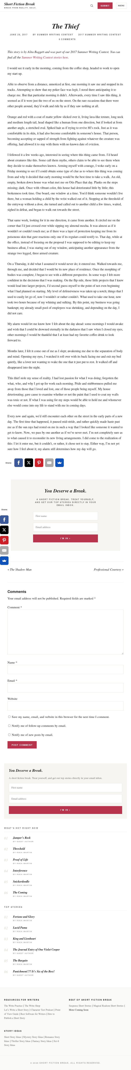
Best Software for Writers (33, 1013)
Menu (121, 5)
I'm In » (65, 538)
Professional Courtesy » (108, 569)
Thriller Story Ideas (21, 1041)
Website (12, 699)
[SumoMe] (59, 462)
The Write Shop (32, 1005)
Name (12, 662)
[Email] (49, 462)
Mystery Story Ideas (33, 1037)
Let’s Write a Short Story (16, 1009)
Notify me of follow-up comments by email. (39, 726)
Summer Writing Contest (55, 34)
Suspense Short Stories (80, 1005)
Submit (105, 5)
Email (12, 680)
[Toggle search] (91, 5)
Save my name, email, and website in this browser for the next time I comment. (61, 717)
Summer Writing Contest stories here (45, 57)
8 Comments (67, 39)
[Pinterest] (39, 462)
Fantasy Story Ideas (42, 1041)
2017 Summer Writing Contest (99, 34)
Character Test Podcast (42, 1009)
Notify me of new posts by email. (32, 735)
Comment (15, 607)
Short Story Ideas (12, 1037)
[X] (29, 462)
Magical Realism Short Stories (108, 1005)
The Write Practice (13, 1005)
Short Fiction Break (19, 3)
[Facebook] (18, 462)
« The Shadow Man (20, 569)
